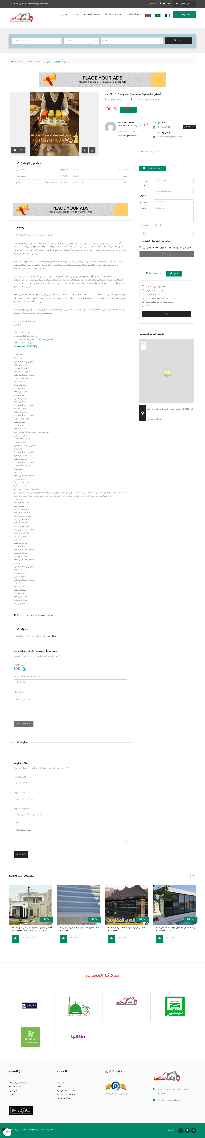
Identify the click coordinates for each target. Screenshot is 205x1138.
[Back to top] (195, 1118)
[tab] (152, 168)
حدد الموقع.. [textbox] (107, 41)
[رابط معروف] (116, 1086)
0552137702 (133, 94)
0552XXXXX (165, 127)
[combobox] (132, 40)
